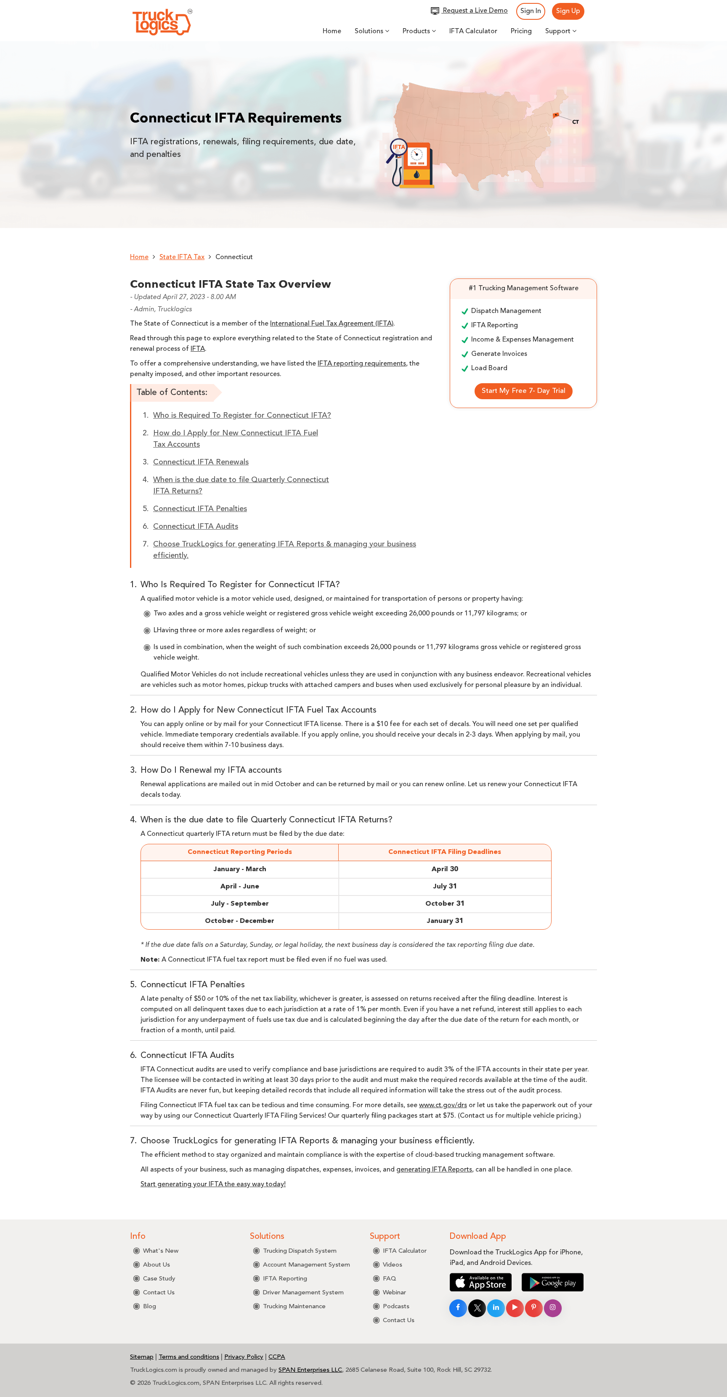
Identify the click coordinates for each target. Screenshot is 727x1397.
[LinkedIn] (496, 1308)
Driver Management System (303, 1293)
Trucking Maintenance (294, 1307)
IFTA (198, 349)
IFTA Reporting (285, 1279)
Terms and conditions (189, 1357)
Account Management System (306, 1265)
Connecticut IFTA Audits (195, 526)
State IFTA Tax (181, 257)
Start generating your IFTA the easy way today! (213, 1184)
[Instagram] (553, 1308)
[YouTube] (515, 1308)
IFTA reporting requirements (362, 364)
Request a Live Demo (475, 11)
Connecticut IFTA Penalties (200, 509)
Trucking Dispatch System (300, 1251)
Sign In (530, 11)
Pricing (521, 31)
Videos (392, 1265)
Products (417, 31)
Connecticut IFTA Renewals (201, 462)
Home (332, 31)
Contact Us (159, 1293)
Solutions (370, 31)
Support (558, 31)
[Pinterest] (534, 1308)
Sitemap (142, 1357)
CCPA (276, 1357)
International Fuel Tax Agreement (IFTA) (331, 324)
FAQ (389, 1279)
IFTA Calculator (473, 31)
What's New (160, 1251)
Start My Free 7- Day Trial (523, 391)
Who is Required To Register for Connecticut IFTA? (242, 415)
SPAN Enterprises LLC (310, 1370)
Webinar (394, 1293)
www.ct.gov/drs (443, 1105)
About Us (156, 1265)
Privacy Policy (243, 1357)
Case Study (159, 1279)
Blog (149, 1307)
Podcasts (396, 1307)
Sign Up (568, 11)
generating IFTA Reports (434, 1169)
